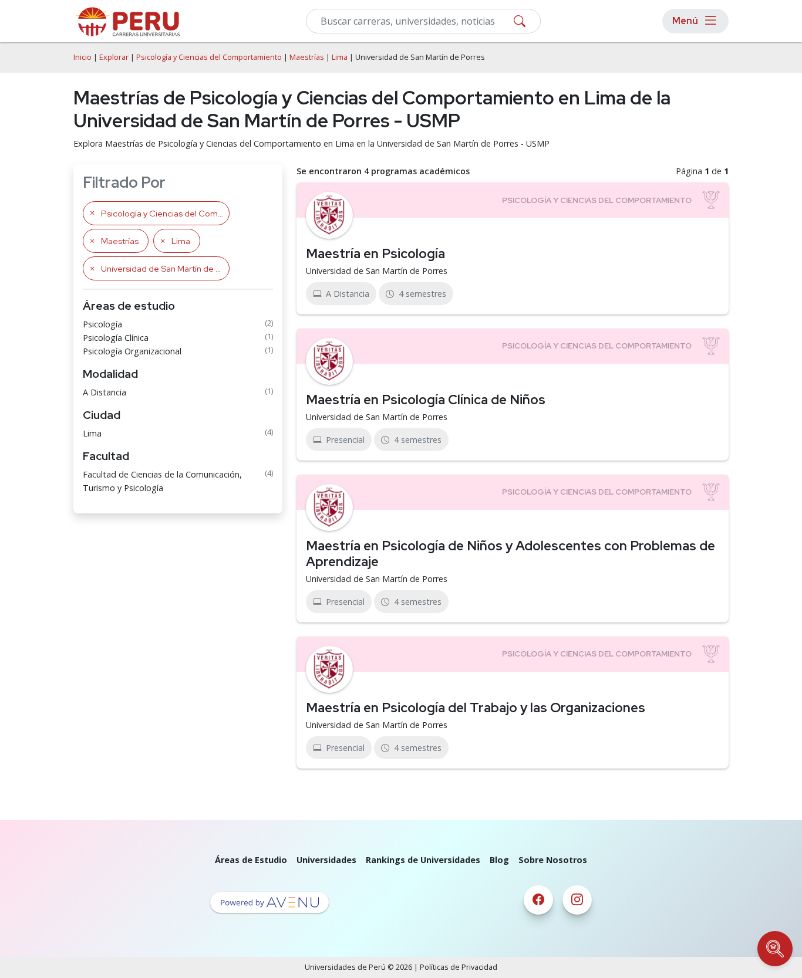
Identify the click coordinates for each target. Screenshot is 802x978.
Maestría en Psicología (375, 253)
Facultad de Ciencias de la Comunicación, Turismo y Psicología (162, 481)
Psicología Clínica (116, 337)
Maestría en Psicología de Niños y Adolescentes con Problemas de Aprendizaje (510, 553)
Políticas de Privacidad (458, 967)
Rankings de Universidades (423, 859)
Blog (499, 859)
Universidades (326, 859)
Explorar (114, 57)
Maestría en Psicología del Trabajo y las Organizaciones (475, 707)
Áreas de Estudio (251, 859)
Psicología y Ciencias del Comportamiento (209, 57)
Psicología (102, 324)
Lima (340, 57)
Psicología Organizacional (132, 351)
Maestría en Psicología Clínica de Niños (425, 399)
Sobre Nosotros (552, 859)
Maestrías (306, 57)
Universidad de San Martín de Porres (376, 270)
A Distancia (104, 392)
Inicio (82, 57)
